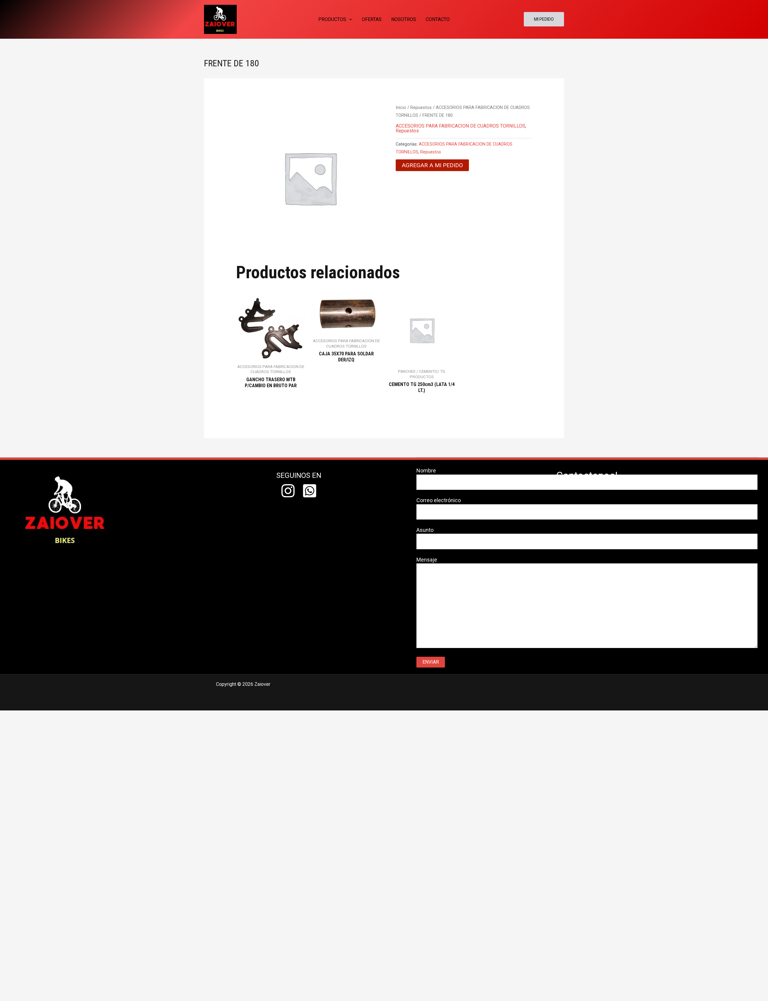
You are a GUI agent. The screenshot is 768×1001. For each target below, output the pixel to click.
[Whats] (309, 490)
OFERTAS (372, 19)
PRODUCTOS (332, 19)
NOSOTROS (403, 19)
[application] (349, 19)
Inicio (401, 107)
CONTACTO (438, 19)
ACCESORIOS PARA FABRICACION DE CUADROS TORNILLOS (460, 126)
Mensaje (426, 559)
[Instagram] (288, 490)
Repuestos (421, 107)
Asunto (425, 530)
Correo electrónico (438, 500)
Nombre (426, 470)
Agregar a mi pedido (432, 165)
